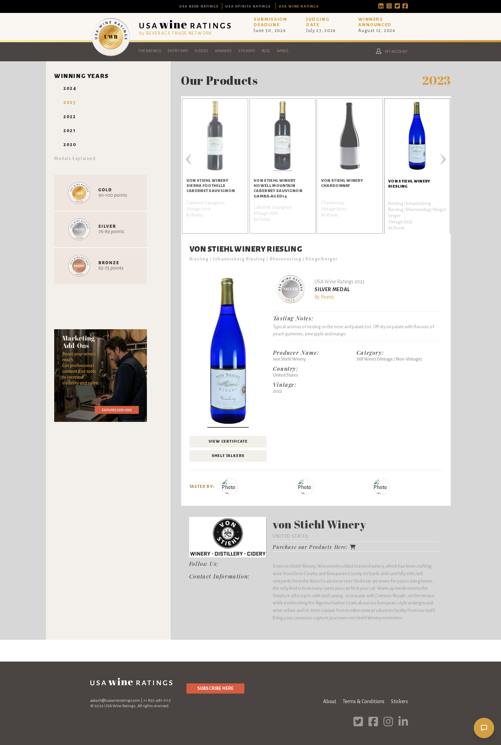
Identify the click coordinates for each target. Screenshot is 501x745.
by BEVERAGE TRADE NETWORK (175, 33)
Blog (266, 51)
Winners (223, 51)
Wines (283, 51)
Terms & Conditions (363, 701)
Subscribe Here (215, 688)
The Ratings (149, 51)
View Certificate (228, 441)
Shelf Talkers (228, 456)
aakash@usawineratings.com (115, 700)
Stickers (246, 51)
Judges (201, 51)
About (329, 701)
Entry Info (178, 51)
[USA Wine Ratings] (110, 56)
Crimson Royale (390, 595)
